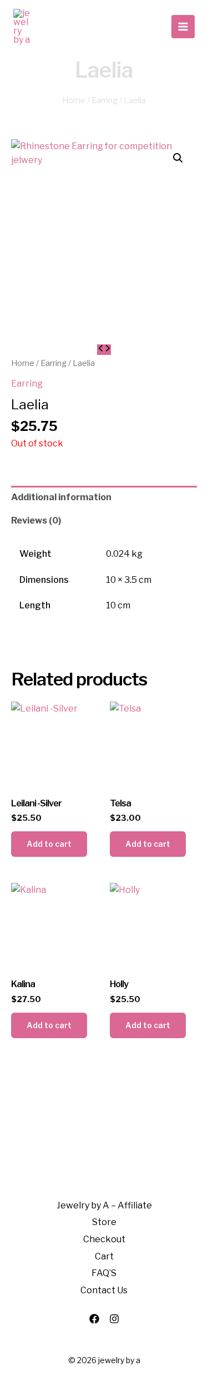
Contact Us (104, 1290)
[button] (178, 158)
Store (104, 1222)
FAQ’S (104, 1273)
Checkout (104, 1239)
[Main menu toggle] (183, 26)
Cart (104, 1256)
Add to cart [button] (49, 844)
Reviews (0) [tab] (36, 520)
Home (73, 100)
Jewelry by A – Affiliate (104, 1205)
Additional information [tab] (61, 497)
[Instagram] (114, 1319)
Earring (105, 100)
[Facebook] (94, 1319)
